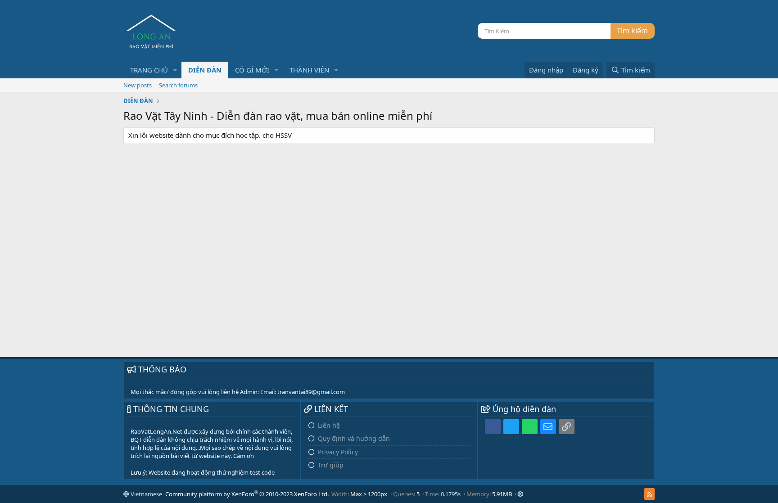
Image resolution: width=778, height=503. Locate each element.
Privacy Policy (338, 452)
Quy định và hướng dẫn (354, 438)
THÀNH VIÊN (309, 69)
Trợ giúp (331, 465)
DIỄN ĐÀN (205, 69)
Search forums (178, 85)
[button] (175, 70)
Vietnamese (145, 494)
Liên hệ (329, 425)
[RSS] (649, 494)
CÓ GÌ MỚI (252, 69)
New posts (137, 85)
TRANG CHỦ (149, 69)
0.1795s (451, 494)
